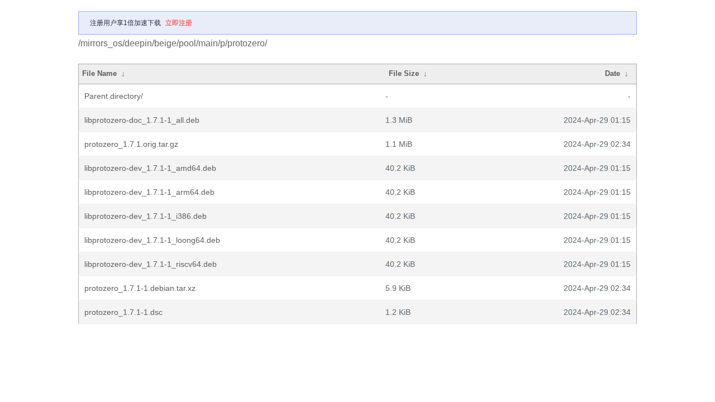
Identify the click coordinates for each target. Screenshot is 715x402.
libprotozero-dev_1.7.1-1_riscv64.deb (150, 264)
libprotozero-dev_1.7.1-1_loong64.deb (152, 240)
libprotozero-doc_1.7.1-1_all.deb (141, 120)
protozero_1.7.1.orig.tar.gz (131, 144)
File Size (404, 73)
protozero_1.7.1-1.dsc (123, 312)
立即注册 (178, 23)
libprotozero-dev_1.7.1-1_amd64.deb (150, 168)
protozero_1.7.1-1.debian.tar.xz (140, 288)
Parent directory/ (113, 96)
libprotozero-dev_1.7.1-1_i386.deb (145, 216)
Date (612, 73)
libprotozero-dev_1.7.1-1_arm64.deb (149, 192)
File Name (99, 73)
